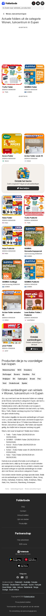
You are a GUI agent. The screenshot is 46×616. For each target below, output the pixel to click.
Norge (35, 587)
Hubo (42, 408)
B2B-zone (23, 544)
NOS (19, 370)
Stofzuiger (7, 374)
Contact (23, 511)
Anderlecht (28, 477)
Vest (4, 383)
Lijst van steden (23, 519)
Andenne (19, 480)
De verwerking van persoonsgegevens (23, 611)
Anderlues (32, 480)
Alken (35, 477)
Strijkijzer (6, 379)
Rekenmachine (9, 370)
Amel (21, 477)
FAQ (23, 507)
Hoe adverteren (23, 540)
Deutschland (14, 585)
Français (38, 585)
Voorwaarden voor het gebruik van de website (23, 606)
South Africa (14, 590)
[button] (38, 3)
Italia (14, 587)
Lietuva (20, 587)
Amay (40, 477)
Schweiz (5, 585)
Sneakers (28, 370)
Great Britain (6, 587)
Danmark (24, 585)
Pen (39, 379)
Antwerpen (31, 482)
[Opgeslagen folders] (34, 3)
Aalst (3, 482)
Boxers (17, 374)
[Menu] (42, 3)
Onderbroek (14, 383)
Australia (27, 582)
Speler (24, 383)
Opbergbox (22, 379)
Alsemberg (22, 482)
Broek (32, 379)
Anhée (4, 480)
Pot (33, 374)
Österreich (18, 582)
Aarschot (13, 482)
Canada (34, 582)
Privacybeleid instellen (23, 602)
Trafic (8, 411)
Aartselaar (11, 480)
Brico (4, 411)
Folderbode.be (29, 596)
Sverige (5, 590)
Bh (14, 379)
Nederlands (28, 587)
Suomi (31, 585)
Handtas (26, 374)
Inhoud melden (23, 515)
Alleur (39, 480)
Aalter (26, 480)
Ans (7, 482)
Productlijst (23, 523)
